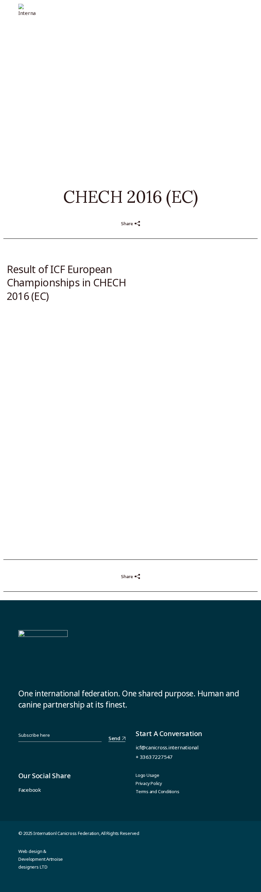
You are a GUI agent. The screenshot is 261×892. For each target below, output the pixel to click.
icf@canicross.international (167, 747)
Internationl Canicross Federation (66, 833)
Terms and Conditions (157, 791)
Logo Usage (147, 775)
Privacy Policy (149, 783)
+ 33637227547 (154, 756)
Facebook (29, 789)
